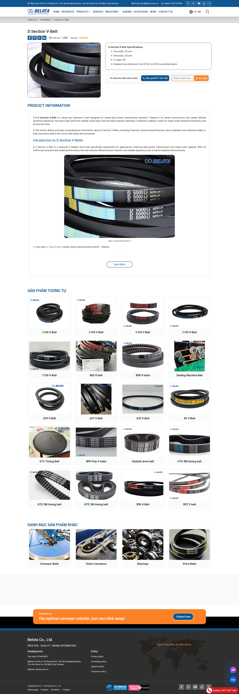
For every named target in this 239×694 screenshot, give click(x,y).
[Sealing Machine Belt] (189, 356)
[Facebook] (188, 3)
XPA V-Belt (142, 504)
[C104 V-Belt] (142, 313)
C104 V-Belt (143, 332)
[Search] (207, 12)
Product (44, 689)
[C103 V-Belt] (189, 313)
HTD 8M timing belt (190, 461)
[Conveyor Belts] (49, 544)
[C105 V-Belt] (96, 313)
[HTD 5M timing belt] (49, 485)
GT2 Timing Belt (49, 461)
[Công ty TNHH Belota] (39, 12)
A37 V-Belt (96, 418)
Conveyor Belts (49, 563)
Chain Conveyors (96, 563)
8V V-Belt (189, 418)
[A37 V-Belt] (96, 399)
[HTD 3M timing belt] (96, 485)
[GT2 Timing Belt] (49, 442)
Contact (66, 689)
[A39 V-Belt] (49, 399)
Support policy (97, 666)
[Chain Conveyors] (96, 544)
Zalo (233, 680)
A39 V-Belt (49, 418)
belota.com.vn (42, 669)
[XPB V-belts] (142, 356)
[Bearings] (142, 544)
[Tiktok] (204, 3)
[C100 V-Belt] (49, 356)
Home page (33, 689)
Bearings (142, 563)
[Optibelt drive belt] (142, 442)
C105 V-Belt (96, 332)
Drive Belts (189, 563)
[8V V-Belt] (189, 399)
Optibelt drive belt (143, 461)
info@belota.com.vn (149, 3)
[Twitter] (209, 3)
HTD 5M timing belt (49, 504)
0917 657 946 (157, 78)
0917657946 (176, 3)
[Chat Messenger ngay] (233, 670)
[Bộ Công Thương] (117, 687)
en (199, 12)
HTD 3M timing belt (96, 504)
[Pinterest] (35, 38)
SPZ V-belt (189, 504)
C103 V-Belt (189, 332)
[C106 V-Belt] (49, 313)
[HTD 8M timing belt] (189, 442)
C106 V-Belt (49, 332)
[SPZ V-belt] (189, 485)
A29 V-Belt (142, 418)
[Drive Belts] (189, 544)
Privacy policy (97, 656)
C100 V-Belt (49, 375)
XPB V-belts (143, 375)
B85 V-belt (96, 375)
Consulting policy (98, 661)
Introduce (55, 689)
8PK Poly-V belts (96, 461)
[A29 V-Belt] (142, 399)
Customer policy (98, 671)
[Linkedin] (44, 38)
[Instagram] (193, 3)
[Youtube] (199, 3)
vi (195, 12)
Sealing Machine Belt (189, 375)
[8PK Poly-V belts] (96, 442)
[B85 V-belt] (96, 356)
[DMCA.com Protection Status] (138, 688)
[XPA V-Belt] (142, 485)
